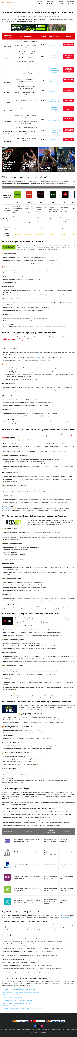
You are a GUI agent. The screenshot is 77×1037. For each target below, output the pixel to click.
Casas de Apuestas (39, 2)
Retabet (4, 607)
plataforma (38, 357)
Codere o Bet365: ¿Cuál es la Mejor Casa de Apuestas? (18, 1003)
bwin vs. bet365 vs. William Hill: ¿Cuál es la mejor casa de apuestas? (21, 992)
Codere (28, 247)
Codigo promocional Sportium (25, 1029)
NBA (11, 354)
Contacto (54, 1029)
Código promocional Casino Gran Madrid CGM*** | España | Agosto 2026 (22, 1008)
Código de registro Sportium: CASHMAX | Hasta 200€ (17, 1000)
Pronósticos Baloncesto (59, 2)
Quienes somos (45, 1029)
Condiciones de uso (71, 1029)
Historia (37, 1029)
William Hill (5, 780)
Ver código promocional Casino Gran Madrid (54, 130)
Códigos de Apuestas (49, 2)
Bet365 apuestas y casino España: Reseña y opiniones (17, 995)
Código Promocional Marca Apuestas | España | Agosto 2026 (19, 989)
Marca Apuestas (6, 508)
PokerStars (5, 695)
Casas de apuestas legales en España (13, 997)
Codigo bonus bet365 (9, 1006)
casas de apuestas (66, 917)
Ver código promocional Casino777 (54, 109)
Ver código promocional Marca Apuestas (54, 70)
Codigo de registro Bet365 (7, 1029)
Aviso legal (61, 1029)
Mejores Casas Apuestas (70, 2)
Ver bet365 (54, 139)
